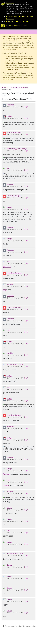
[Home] (3, 25)
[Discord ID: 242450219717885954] (4, 133)
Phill (8, 261)
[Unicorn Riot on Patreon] (27, 21)
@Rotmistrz (7, 267)
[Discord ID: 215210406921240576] (4, 285)
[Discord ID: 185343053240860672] (4, 117)
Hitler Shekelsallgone (14, 132)
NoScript (24, 65)
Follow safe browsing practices (16, 63)
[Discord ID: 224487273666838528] (4, 149)
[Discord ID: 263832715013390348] (4, 365)
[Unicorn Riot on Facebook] (17, 21)
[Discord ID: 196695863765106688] (4, 262)
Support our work (26, 16)
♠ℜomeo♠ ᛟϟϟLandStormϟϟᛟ (17, 149)
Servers (10, 25)
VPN (16, 69)
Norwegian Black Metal (20, 87)
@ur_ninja (10, 21)
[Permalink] (27, 107)
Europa (9, 207)
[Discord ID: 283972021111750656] (4, 208)
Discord (6, 87)
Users (18, 25)
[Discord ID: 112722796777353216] (4, 105)
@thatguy (6, 474)
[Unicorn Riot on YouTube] (23, 21)
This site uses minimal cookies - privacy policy (20, 626)
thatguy (9, 116)
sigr (8, 168)
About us (10, 19)
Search (24, 25)
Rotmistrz (10, 105)
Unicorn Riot (10, 3)
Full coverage (12, 16)
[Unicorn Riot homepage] (3, 4)
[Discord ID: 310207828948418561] (4, 169)
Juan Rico (10, 284)
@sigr (5, 290)
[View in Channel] (24, 107)
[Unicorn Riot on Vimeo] (20, 21)
